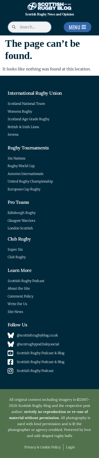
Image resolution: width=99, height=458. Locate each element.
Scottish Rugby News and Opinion (49, 14)
